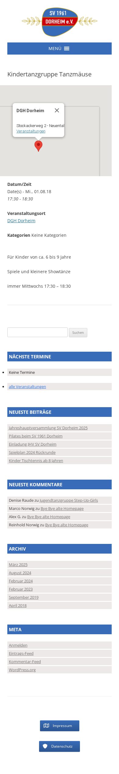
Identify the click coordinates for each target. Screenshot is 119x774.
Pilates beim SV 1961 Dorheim (36, 436)
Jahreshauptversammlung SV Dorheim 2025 (48, 428)
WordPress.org (22, 669)
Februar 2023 (21, 589)
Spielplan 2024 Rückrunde (32, 452)
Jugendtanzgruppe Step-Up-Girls (69, 500)
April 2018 (18, 605)
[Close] (57, 110)
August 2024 (20, 572)
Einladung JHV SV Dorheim (32, 444)
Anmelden (18, 645)
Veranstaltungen (30, 131)
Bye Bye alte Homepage (62, 508)
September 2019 (23, 597)
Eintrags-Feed (21, 653)
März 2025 (18, 564)
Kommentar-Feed (25, 661)
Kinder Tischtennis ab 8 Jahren (36, 460)
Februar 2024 (21, 581)
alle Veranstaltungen (27, 386)
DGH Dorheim (21, 220)
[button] (55, 48)
